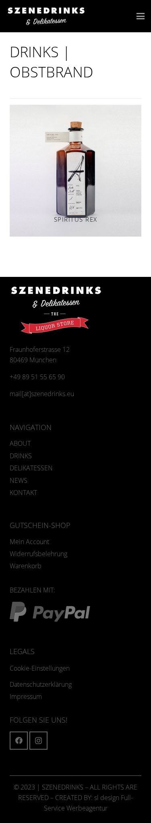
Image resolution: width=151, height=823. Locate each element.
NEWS (18, 480)
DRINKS (21, 455)
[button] (140, 16)
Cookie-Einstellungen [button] (40, 668)
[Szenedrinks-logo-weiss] (46, 16)
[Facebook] (19, 741)
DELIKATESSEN (31, 467)
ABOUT (20, 443)
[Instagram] (38, 741)
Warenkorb (25, 565)
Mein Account (29, 541)
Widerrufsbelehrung (38, 553)
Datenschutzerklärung (41, 684)
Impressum (26, 696)
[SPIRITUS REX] (75, 171)
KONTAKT (23, 492)
